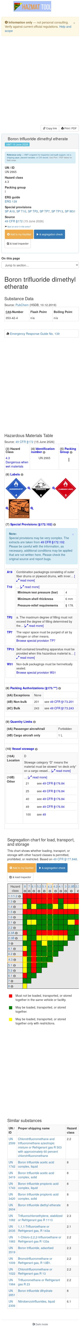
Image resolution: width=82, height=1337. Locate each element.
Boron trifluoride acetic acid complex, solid (36, 1175)
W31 (10, 664)
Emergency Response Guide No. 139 (35, 333)
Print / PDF (70, 128)
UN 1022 (12, 1271)
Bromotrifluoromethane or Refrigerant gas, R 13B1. (35, 1260)
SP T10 (21, 211)
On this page (10, 258)
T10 (9, 587)
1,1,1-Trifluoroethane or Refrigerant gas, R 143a (34, 1228)
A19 (9, 572)
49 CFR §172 (14, 221)
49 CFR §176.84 (54, 783)
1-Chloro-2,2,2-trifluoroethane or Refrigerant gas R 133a (39, 1239)
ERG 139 (11, 201)
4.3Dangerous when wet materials (17, 462)
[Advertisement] (41, 81)
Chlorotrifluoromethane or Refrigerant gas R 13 (35, 1271)
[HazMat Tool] (32, 6)
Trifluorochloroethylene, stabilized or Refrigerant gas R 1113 (40, 1218)
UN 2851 (12, 1293)
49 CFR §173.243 (62, 708)
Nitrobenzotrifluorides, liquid (36, 1301)
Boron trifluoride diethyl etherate (39, 1205)
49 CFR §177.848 (65, 859)
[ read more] (29, 587)
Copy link (51, 128)
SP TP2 (33, 211)
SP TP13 (57, 211)
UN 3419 (12, 1175)
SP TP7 (45, 211)
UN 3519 (12, 1250)
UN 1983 (12, 1239)
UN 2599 (12, 1141)
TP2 (9, 617)
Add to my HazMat (20, 234)
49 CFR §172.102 (52, 542)
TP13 (10, 649)
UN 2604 (12, 1207)
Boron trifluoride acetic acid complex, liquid (36, 1164)
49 (44, 814)
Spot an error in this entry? (19, 226)
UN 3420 (12, 1196)
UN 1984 (12, 1282)
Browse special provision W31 (36, 672)
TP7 (9, 632)
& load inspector (19, 243)
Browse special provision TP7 (35, 640)
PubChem (22, 305)
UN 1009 (12, 1260)
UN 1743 (12, 1185)
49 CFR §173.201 (62, 701)
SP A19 (10, 211)
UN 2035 (12, 1228)
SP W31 (70, 211)
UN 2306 (12, 1303)
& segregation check (51, 234)
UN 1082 (12, 1218)
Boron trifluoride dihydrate (35, 1291)
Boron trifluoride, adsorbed (35, 1248)
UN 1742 (12, 1164)
